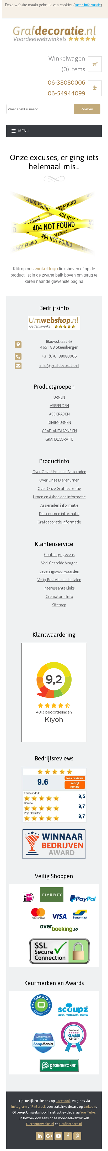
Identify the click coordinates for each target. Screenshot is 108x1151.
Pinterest (38, 1107)
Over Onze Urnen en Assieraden (59, 471)
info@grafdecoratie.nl (59, 365)
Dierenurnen (59, 422)
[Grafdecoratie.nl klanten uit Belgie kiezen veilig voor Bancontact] (80, 917)
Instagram (19, 1107)
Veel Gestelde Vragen (59, 563)
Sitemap (59, 605)
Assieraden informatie (59, 505)
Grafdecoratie (59, 439)
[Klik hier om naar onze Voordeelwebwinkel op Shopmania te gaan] (43, 1052)
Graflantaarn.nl (70, 1124)
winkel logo (46, 268)
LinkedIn (90, 1107)
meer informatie (88, 5)
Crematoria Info (59, 596)
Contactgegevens (59, 554)
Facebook (63, 1101)
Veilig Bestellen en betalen (59, 579)
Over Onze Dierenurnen (59, 480)
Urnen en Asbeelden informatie (59, 497)
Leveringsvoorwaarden (59, 571)
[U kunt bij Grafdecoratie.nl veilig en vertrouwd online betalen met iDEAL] (28, 900)
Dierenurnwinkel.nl (40, 1124)
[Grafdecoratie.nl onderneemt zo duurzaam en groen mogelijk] (59, 1070)
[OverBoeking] (59, 931)
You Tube (87, 1112)
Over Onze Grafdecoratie (59, 488)
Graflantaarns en (59, 431)
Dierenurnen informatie (59, 513)
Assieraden (59, 414)
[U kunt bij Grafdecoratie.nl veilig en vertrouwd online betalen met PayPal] (83, 900)
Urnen (59, 397)
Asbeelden (59, 405)
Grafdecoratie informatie (59, 522)
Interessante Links (59, 588)
